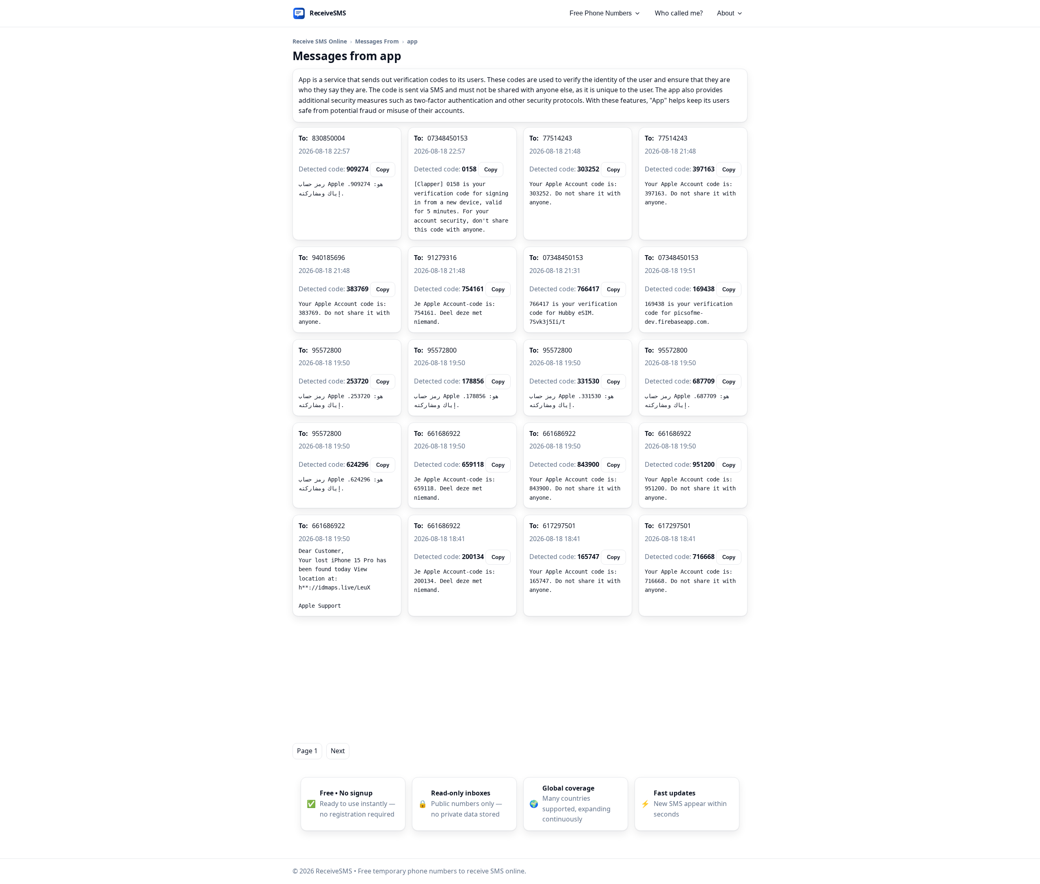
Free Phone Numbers (601, 13)
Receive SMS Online (319, 41)
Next (338, 750)
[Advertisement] (520, 680)
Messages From (377, 41)
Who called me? (679, 13)
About (725, 13)
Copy (382, 170)
